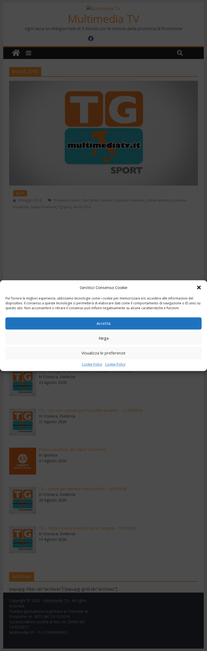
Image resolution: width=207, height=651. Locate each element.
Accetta (103, 323)
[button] (199, 287)
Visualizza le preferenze (103, 353)
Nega (104, 338)
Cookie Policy (92, 364)
